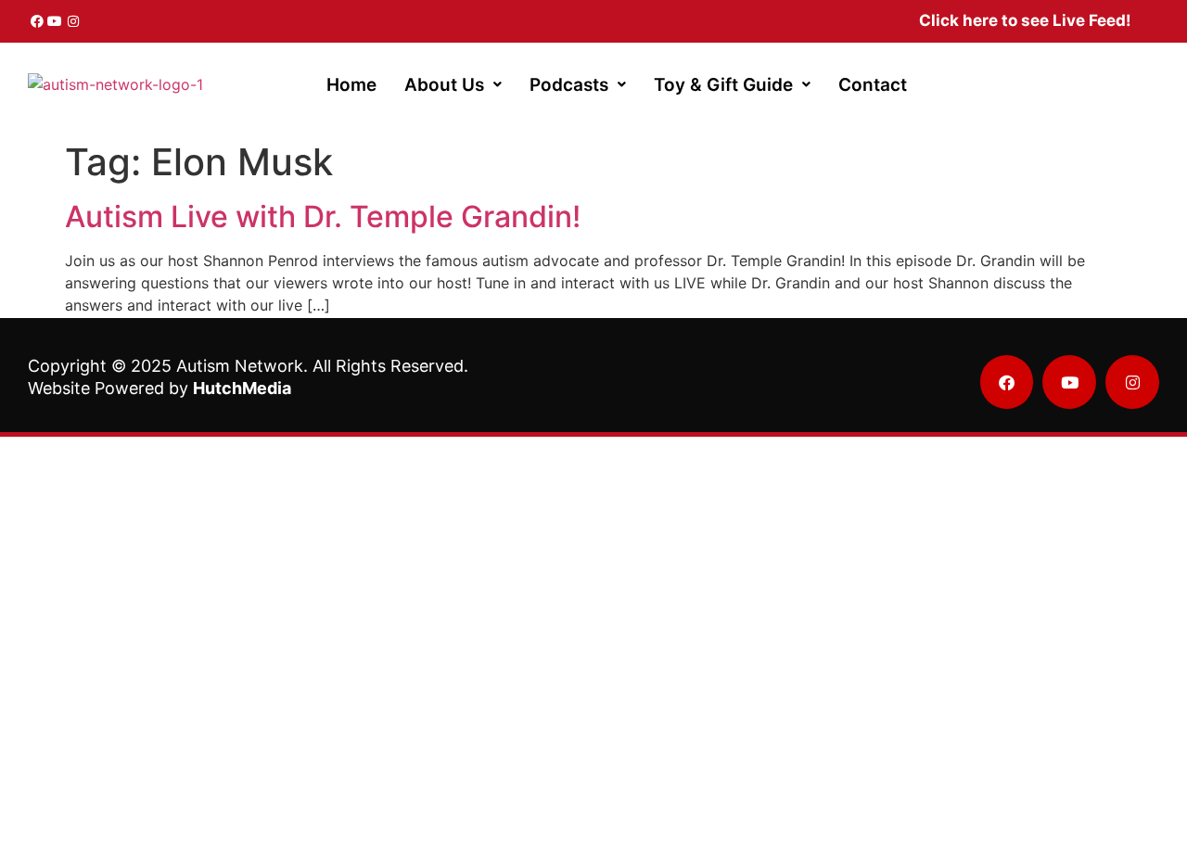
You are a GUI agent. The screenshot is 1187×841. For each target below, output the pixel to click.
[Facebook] (37, 21)
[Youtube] (55, 21)
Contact (872, 85)
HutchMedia (242, 388)
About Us (444, 85)
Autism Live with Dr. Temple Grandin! (323, 216)
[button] (453, 85)
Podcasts (569, 85)
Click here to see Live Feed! (1025, 20)
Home (351, 85)
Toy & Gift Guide (723, 85)
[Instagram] (73, 21)
